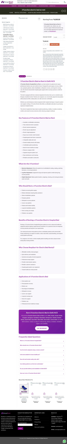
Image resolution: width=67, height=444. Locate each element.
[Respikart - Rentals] (7, 2)
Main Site (14, 5)
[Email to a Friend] (49, 69)
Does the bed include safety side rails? (29, 359)
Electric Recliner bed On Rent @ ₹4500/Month (24, 399)
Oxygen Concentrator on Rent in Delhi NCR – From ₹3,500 (8, 48)
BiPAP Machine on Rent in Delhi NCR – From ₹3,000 (8, 25)
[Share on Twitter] (46, 69)
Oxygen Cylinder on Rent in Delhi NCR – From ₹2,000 (8, 52)
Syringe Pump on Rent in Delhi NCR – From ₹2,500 (8, 67)
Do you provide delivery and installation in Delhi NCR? (33, 368)
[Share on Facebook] (44, 69)
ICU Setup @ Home (43, 5)
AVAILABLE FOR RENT (47, 37)
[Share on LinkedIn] (53, 69)
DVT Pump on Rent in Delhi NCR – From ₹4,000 (8, 32)
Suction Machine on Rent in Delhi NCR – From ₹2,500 (8, 64)
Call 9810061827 (42, 328)
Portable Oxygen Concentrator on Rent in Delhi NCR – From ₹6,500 (8, 60)
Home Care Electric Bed (53, 62)
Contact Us (52, 5)
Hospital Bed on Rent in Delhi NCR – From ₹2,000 (43, 12)
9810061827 (53, 31)
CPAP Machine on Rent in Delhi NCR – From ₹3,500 (8, 28)
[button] (65, 2)
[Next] (65, 393)
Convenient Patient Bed (56, 55)
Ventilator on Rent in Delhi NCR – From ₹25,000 (8, 70)
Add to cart (54, 44)
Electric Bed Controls (47, 58)
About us (36, 416)
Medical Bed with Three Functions (51, 63)
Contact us (36, 419)
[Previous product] (65, 11)
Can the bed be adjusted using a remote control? (32, 349)
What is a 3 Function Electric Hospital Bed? (30, 340)
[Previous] (19, 393)
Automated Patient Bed (47, 55)
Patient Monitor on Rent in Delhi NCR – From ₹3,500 (8, 55)
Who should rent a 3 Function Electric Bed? (31, 345)
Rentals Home (21, 5)
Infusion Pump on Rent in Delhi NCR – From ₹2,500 (8, 38)
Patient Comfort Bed (49, 64)
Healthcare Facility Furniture (50, 60)
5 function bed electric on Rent (59, 398)
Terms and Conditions (39, 427)
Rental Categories (31, 5)
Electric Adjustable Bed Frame (56, 56)
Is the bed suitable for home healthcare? (30, 354)
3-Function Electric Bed (49, 54)
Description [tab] (22, 76)
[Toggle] (14, 22)
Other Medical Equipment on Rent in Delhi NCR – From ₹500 (8, 43)
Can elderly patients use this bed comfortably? (31, 364)
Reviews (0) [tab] (29, 76)
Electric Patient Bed (53, 59)
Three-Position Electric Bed (52, 66)
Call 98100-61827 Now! (24, 2)
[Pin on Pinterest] (51, 69)
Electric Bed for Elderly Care (56, 58)
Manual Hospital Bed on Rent (48, 398)
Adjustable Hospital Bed (58, 54)
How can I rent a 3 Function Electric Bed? (30, 373)
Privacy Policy (37, 422)
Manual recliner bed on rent (36, 398)
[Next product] (62, 11)
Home (11, 12)
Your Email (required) (22, 422)
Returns (36, 424)
